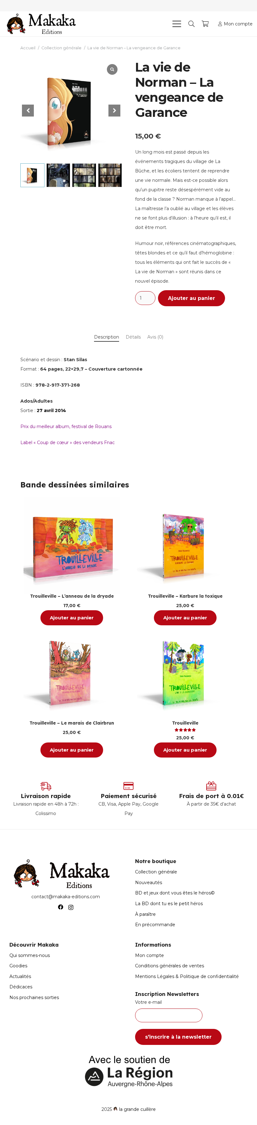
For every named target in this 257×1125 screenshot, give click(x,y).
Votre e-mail (148, 1002)
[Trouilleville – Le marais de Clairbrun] (72, 672)
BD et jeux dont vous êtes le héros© (175, 893)
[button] (176, 23)
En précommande (155, 924)
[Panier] (205, 23)
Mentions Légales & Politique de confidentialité (187, 976)
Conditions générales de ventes (169, 966)
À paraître (145, 914)
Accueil (27, 48)
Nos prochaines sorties (34, 997)
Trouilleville (185, 723)
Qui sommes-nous (29, 955)
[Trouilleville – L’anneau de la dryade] (72, 545)
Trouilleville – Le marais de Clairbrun (71, 723)
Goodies (18, 966)
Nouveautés (148, 882)
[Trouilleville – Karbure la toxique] (185, 545)
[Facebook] (60, 907)
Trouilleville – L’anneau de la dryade (72, 596)
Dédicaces (20, 987)
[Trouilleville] (185, 672)
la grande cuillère (137, 1109)
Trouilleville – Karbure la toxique (185, 596)
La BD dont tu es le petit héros (169, 903)
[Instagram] (70, 907)
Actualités (20, 976)
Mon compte (149, 955)
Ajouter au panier (191, 298)
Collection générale (61, 48)
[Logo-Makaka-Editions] (42, 24)
